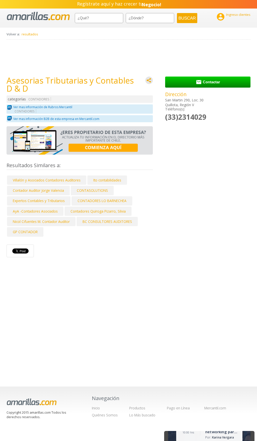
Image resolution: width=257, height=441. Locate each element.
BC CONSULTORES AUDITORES (107, 221)
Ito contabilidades (107, 180)
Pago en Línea (178, 408)
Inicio (96, 408)
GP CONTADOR (25, 231)
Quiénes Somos (105, 415)
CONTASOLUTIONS (92, 190)
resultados (30, 34)
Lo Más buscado (142, 415)
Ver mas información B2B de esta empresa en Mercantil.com (56, 119)
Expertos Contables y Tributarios (39, 200)
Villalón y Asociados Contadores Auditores (47, 180)
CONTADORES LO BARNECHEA (102, 200)
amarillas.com (38, 16)
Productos (137, 408)
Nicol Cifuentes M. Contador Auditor (41, 221)
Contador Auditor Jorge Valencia (38, 190)
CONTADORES (38, 99)
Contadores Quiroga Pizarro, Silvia (98, 211)
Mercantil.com (215, 408)
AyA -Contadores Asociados (35, 211)
